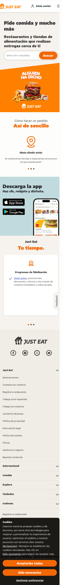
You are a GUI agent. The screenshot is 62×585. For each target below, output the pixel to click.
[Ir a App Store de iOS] (14, 202)
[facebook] (13, 355)
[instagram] (25, 355)
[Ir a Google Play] (14, 212)
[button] (28, 168)
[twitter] (37, 355)
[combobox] (21, 55)
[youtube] (49, 355)
